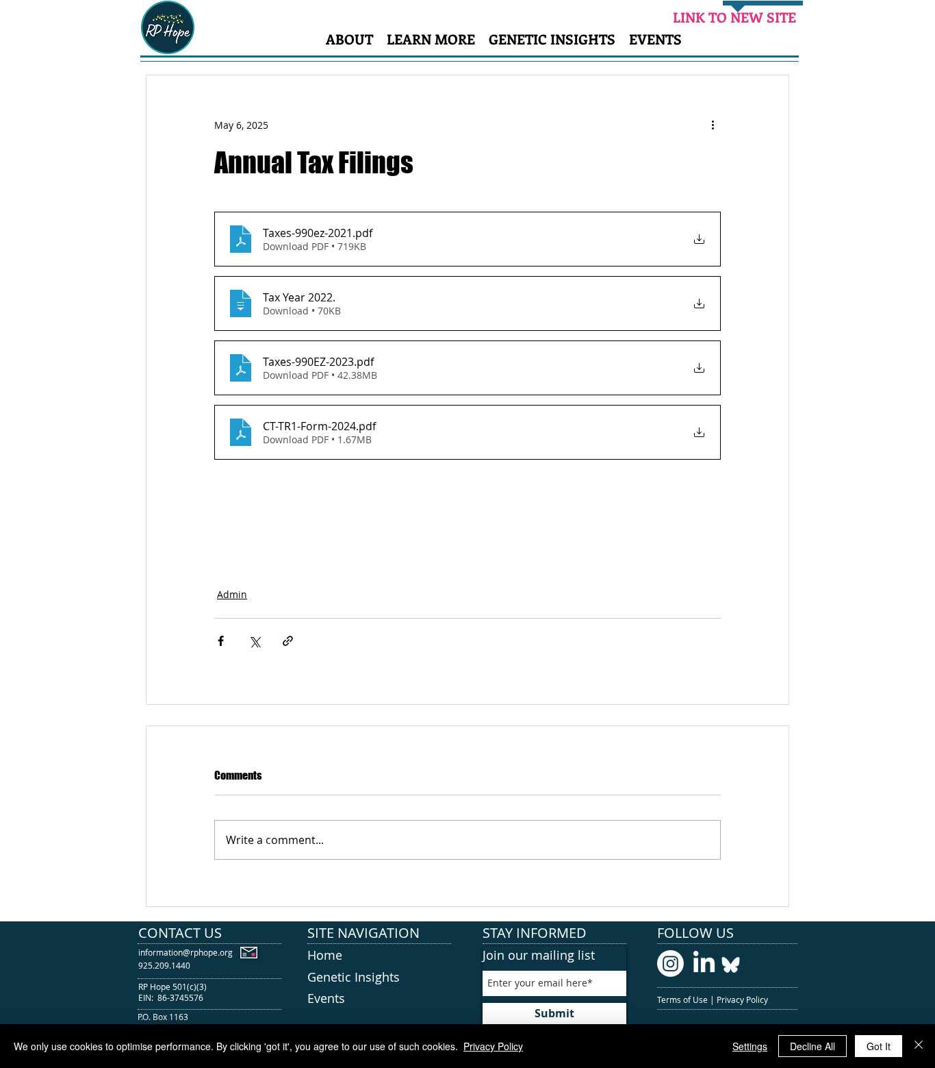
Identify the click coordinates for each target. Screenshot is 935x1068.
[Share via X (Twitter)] (254, 640)
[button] (349, 38)
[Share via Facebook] (220, 640)
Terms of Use (683, 999)
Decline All (812, 1046)
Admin (232, 594)
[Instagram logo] (670, 963)
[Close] (918, 1046)
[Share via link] (287, 640)
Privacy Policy (743, 999)
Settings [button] (749, 1046)
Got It (879, 1046)
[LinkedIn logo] (704, 963)
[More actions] (712, 124)
